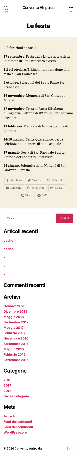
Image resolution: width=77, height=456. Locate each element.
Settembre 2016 (16, 344)
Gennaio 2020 (15, 306)
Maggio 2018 (14, 317)
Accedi (9, 416)
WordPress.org (15, 432)
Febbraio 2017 (14, 333)
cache (8, 240)
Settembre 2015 (16, 360)
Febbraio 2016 (15, 354)
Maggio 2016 (14, 349)
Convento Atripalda (38, 8)
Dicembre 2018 (15, 311)
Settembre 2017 (16, 322)
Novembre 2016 (16, 338)
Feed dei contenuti (18, 422)
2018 (7, 391)
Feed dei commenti (18, 427)
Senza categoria (16, 396)
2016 (7, 380)
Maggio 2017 (14, 327)
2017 (7, 385)
